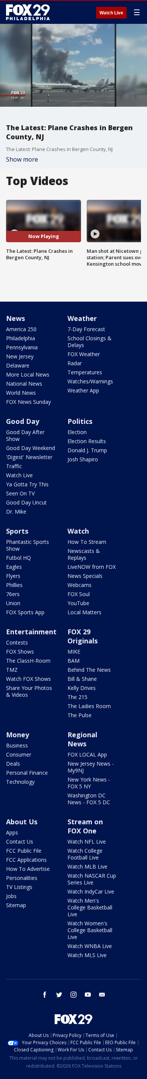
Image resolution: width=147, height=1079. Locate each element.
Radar (74, 363)
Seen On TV (20, 493)
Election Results (86, 441)
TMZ (12, 669)
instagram (73, 995)
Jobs (11, 896)
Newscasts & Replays (83, 554)
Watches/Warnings (90, 381)
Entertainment (31, 631)
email (102, 995)
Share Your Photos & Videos (29, 691)
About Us (21, 821)
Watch (78, 531)
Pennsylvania (22, 347)
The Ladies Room (89, 706)
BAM (73, 660)
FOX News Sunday (28, 401)
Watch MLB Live (87, 866)
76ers (13, 594)
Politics (79, 421)
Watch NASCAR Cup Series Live (91, 879)
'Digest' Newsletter (29, 457)
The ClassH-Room (28, 660)
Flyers (13, 575)
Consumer (18, 754)
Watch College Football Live (85, 854)
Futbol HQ (18, 557)
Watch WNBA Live (89, 946)
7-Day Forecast (86, 329)
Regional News (82, 739)
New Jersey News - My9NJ (90, 767)
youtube (88, 995)
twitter (59, 995)
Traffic (14, 466)
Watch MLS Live (87, 955)
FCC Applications (26, 859)
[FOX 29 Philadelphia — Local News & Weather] (28, 12)
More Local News (27, 374)
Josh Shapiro (82, 459)
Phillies (14, 585)
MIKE (73, 651)
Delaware (17, 365)
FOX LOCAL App (87, 754)
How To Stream (86, 541)
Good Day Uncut (26, 502)
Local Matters (84, 612)
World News (21, 392)
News (15, 318)
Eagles (14, 566)
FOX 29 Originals (82, 636)
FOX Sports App (25, 612)
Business (17, 745)
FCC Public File (23, 850)
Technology (20, 781)
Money (17, 734)
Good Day (22, 421)
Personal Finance (27, 772)
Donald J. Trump (87, 450)
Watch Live (111, 13)
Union (13, 603)
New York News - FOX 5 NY (88, 783)
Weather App (83, 390)
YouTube (78, 603)
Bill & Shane (82, 678)
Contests (17, 642)
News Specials (85, 575)
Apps (12, 832)
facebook (45, 995)
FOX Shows (20, 651)
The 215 (77, 697)
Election (77, 432)
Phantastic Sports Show (27, 545)
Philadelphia (20, 338)
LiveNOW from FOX (91, 566)
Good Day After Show (25, 435)
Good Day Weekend (30, 448)
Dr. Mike (16, 511)
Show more (22, 159)
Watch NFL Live (86, 841)
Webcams (79, 585)
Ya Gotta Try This (27, 484)
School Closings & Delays (89, 342)
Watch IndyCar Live (90, 891)
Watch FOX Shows (28, 678)
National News (24, 383)
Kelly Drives (81, 687)
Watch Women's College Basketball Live (89, 930)
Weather (82, 318)
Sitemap (16, 905)
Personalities (21, 877)
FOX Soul (78, 594)
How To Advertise (28, 868)
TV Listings (19, 887)
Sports (17, 531)
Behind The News (89, 669)
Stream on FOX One (85, 826)
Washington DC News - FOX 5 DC (88, 799)
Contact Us (19, 841)
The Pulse (79, 715)
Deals (13, 763)
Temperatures (84, 372)
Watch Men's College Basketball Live (89, 907)
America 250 (21, 329)
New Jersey (20, 356)
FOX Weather (83, 354)
